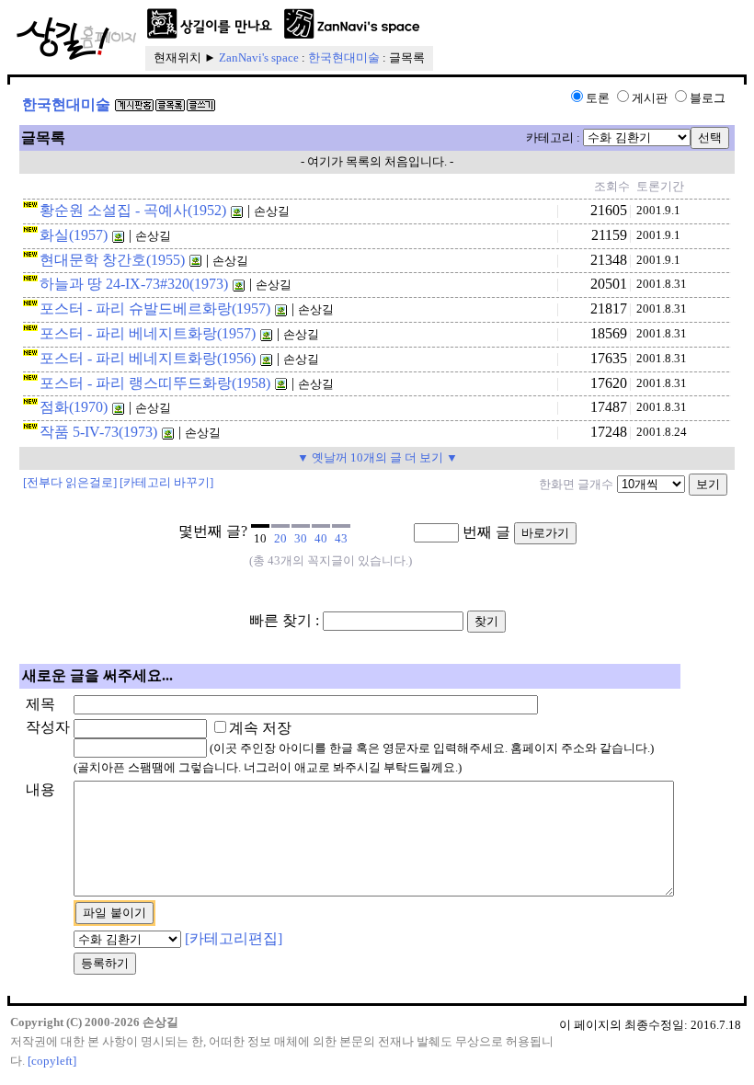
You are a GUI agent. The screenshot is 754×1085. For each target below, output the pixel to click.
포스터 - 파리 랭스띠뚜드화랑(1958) (155, 383)
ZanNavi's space (259, 57)
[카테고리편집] (233, 938)
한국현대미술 (344, 57)
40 (320, 538)
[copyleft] (52, 1061)
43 (341, 538)
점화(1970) (74, 407)
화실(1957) (74, 235)
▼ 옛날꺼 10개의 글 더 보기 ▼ (377, 457)
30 (300, 538)
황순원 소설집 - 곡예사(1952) (133, 210)
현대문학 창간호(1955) (112, 260)
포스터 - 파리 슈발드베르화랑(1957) (155, 308)
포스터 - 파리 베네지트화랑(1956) (148, 358)
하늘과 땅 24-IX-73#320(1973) (134, 283)
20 (280, 538)
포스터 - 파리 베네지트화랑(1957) (148, 333)
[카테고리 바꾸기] (166, 482)
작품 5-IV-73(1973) (98, 432)
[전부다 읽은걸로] (70, 482)
